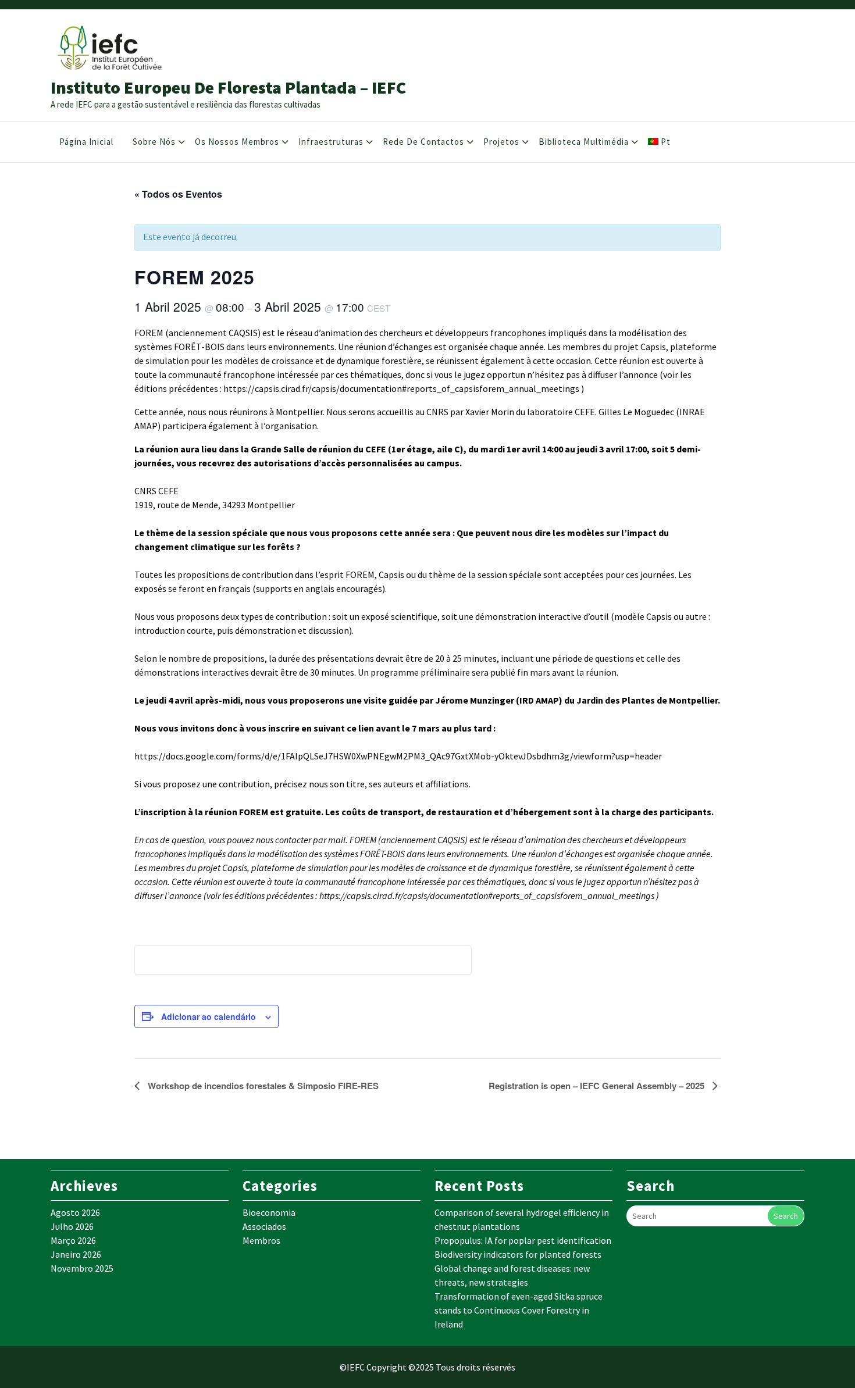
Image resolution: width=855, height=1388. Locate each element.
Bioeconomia (269, 1212)
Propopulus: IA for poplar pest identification (522, 1240)
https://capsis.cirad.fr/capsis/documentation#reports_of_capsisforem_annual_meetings (401, 388)
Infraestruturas (331, 141)
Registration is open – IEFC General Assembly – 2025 (598, 1085)
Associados (264, 1226)
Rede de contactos (423, 141)
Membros (261, 1240)
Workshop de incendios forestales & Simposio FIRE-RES (262, 1085)
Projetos (501, 141)
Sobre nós (154, 141)
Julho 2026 (72, 1226)
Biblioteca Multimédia (584, 141)
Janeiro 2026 (76, 1254)
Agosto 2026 (75, 1212)
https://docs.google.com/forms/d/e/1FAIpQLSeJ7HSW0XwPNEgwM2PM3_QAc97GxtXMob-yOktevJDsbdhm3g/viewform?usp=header (398, 756)
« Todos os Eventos (178, 194)
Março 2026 (73, 1240)
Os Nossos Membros (237, 141)
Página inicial (86, 141)
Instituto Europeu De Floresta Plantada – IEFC (228, 87)
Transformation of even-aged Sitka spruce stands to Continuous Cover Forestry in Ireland (518, 1310)
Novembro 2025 (82, 1268)
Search (786, 1216)
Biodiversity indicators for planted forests (517, 1254)
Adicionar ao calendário (208, 1016)
